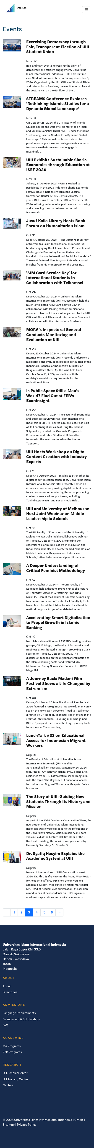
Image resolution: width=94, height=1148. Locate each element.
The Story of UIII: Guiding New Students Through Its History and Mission (58, 801)
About (7, 986)
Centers (8, 1085)
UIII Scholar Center (15, 1073)
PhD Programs (12, 1052)
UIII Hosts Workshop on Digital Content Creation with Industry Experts (56, 456)
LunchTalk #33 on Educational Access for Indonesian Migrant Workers (56, 740)
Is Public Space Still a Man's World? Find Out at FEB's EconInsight (52, 395)
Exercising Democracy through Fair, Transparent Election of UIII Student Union (57, 46)
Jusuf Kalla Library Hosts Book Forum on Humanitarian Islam (55, 223)
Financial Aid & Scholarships (21, 1019)
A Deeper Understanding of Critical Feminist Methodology (55, 568)
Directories (10, 992)
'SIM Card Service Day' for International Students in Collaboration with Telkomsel (54, 278)
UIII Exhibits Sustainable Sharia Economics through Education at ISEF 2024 (58, 164)
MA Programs (12, 1046)
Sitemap (9, 1124)
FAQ (5, 1025)
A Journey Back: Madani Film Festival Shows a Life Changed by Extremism (58, 683)
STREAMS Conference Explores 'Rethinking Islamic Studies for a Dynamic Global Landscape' (57, 103)
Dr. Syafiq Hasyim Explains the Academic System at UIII (55, 856)
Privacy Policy (27, 1124)
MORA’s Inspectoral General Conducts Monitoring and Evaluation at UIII (53, 334)
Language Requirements (19, 1013)
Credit (78, 1119)
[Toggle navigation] (86, 9)
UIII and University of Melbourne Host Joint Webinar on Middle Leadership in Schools (57, 513)
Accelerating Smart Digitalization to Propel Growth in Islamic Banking (58, 622)
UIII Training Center (15, 1079)
